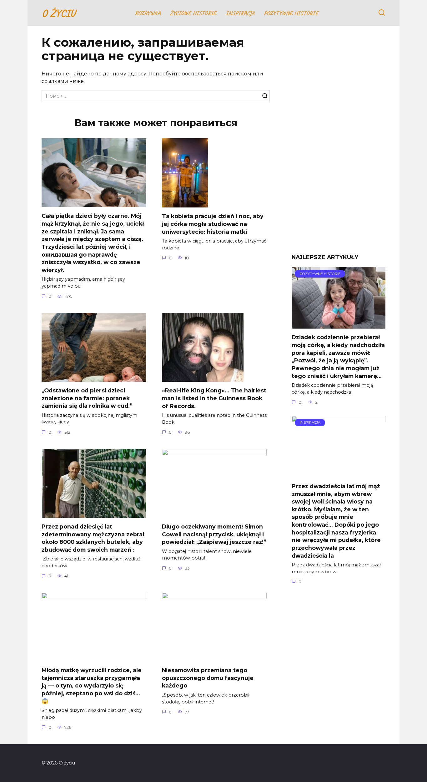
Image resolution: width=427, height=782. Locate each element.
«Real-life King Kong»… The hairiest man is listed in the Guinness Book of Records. (214, 398)
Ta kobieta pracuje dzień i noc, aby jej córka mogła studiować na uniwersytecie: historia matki (213, 224)
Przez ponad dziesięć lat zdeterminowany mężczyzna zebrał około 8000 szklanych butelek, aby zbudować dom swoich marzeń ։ (93, 538)
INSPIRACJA (240, 13)
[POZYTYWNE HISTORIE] (338, 325)
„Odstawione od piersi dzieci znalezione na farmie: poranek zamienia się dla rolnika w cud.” (87, 398)
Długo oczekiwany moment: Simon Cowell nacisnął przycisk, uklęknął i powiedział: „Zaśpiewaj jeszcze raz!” (214, 534)
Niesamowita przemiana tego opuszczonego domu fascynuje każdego (208, 678)
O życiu (58, 13)
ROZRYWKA (147, 13)
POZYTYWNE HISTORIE (291, 13)
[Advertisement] (338, 144)
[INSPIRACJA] (338, 474)
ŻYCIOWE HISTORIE (193, 13)
